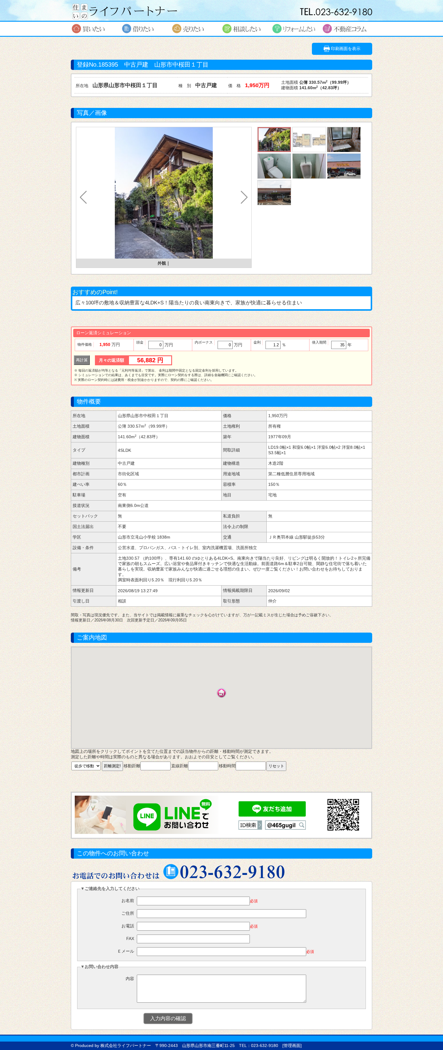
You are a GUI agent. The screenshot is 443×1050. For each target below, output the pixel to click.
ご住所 (127, 913)
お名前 (127, 900)
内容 (130, 978)
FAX (130, 938)
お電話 (127, 925)
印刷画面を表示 (345, 48)
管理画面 (292, 1045)
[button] (83, 197)
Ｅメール (125, 951)
